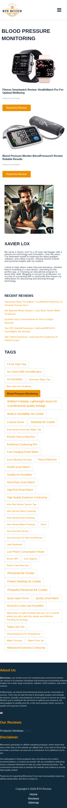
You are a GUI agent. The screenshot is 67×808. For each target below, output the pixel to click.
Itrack (43, 524)
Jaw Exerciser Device (18, 531)
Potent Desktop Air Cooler (24, 581)
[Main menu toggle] (59, 10)
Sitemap (33, 802)
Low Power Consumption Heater (26, 551)
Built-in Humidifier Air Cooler (25, 414)
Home (33, 794)
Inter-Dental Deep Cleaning (21, 517)
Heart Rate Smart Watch (21, 482)
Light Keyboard (14, 544)
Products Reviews (11, 98)
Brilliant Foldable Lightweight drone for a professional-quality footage (32, 403)
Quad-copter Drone (18, 598)
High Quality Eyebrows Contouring (27, 497)
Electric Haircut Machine (21, 436)
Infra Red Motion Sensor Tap (21, 504)
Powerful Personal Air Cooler (27, 590)
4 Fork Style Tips (16, 364)
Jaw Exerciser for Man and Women (25, 537)
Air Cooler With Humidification (24, 371)
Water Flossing (14, 640)
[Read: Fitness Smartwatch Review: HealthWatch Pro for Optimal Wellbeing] (33, 66)
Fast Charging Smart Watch (23, 451)
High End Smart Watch (20, 489)
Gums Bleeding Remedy (19, 459)
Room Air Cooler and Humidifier (25, 605)
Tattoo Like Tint (15, 626)
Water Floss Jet (36, 640)
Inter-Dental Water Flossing (21, 524)
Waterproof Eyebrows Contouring (26, 647)
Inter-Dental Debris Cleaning (21, 511)
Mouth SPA (12, 558)
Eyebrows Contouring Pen (22, 444)
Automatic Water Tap (39, 379)
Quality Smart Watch (47, 598)
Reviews (33, 798)
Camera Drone (15, 422)
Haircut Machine (47, 459)
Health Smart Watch (18, 466)
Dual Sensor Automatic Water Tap (24, 429)
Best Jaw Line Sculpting (19, 386)
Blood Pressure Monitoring (22, 393)
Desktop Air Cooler (43, 422)
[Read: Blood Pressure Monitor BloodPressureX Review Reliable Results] (33, 132)
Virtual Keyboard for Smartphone (23, 634)
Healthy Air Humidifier (19, 474)
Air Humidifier (15, 379)
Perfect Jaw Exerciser (18, 565)
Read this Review (16, 108)
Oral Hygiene (30, 558)
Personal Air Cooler (20, 573)
